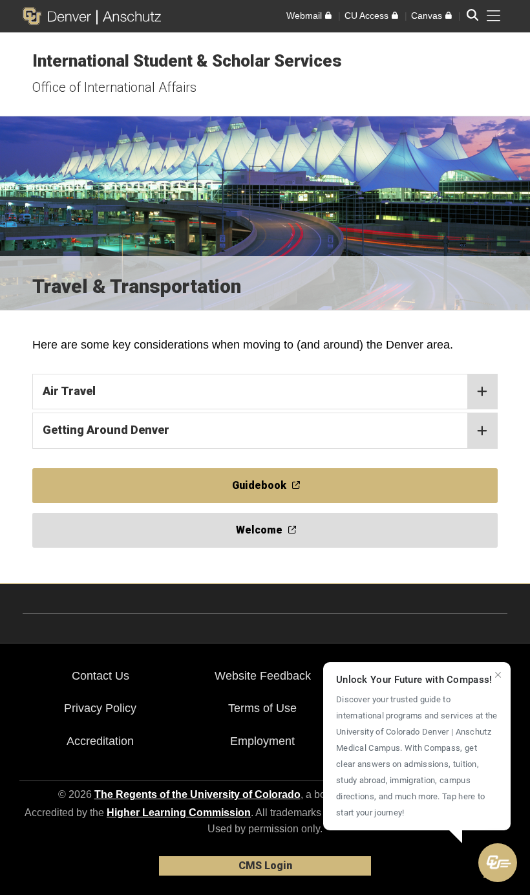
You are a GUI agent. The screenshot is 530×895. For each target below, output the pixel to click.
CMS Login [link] (265, 865)
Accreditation (100, 741)
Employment (262, 741)
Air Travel (69, 391)
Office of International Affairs (114, 87)
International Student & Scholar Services (187, 60)
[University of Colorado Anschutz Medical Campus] (129, 16)
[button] (497, 862)
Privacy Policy (100, 708)
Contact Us (100, 675)
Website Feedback (263, 675)
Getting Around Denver (106, 430)
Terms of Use (262, 708)
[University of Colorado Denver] (59, 16)
